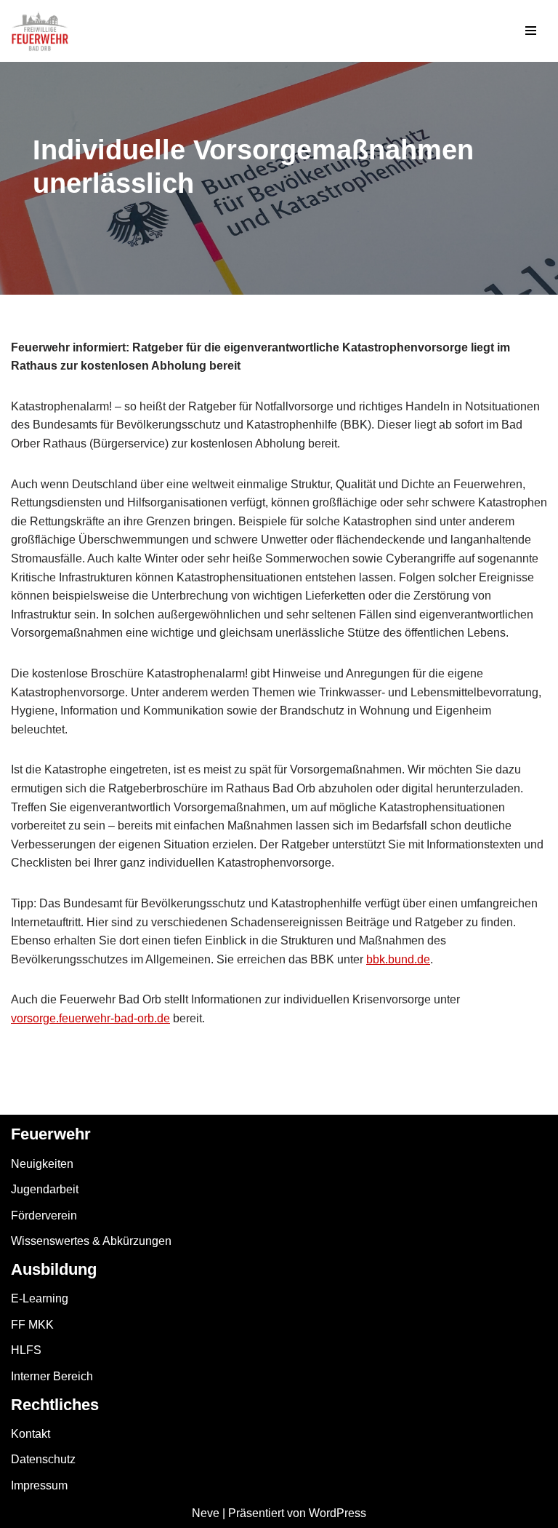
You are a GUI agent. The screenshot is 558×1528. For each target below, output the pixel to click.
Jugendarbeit (44, 1189)
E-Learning (39, 1298)
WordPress (337, 1513)
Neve (205, 1513)
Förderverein (44, 1215)
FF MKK (32, 1324)
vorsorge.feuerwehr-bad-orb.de (90, 1018)
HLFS (26, 1350)
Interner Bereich (52, 1376)
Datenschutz (43, 1459)
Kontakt (30, 1434)
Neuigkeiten (42, 1164)
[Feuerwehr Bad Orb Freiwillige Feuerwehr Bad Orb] (40, 31)
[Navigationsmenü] (530, 30)
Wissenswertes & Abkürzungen (91, 1241)
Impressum (39, 1485)
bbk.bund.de (398, 959)
